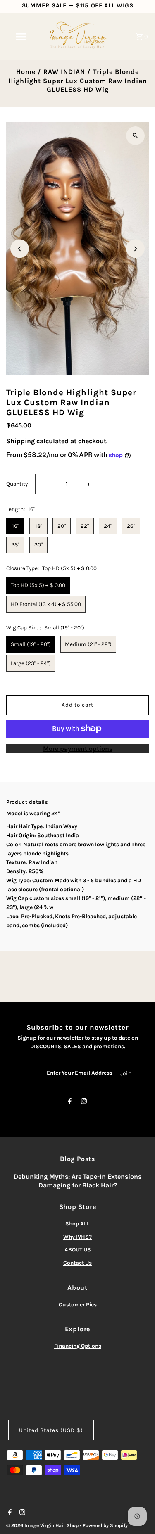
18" (38, 526)
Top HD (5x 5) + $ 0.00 (38, 585)
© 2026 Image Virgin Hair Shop (43, 1525)
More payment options (77, 749)
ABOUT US (77, 1250)
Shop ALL (77, 1224)
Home (26, 72)
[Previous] (19, 249)
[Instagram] (84, 1103)
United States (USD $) (51, 1430)
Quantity (17, 484)
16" (15, 526)
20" (61, 526)
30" (38, 544)
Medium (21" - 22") (88, 644)
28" (15, 544)
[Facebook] (70, 1103)
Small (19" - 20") (31, 644)
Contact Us (77, 1263)
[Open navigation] (20, 36)
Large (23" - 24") (31, 663)
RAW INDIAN (64, 72)
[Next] (135, 249)
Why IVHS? (77, 1237)
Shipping (20, 441)
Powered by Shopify (105, 1525)
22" (85, 526)
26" (131, 526)
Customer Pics (78, 1304)
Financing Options (77, 1346)
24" (108, 526)
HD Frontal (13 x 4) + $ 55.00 (46, 604)
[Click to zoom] (135, 135)
